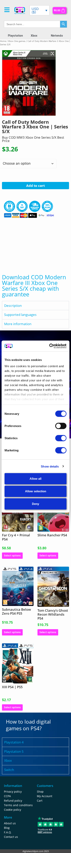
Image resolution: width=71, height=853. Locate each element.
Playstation (15, 35)
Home (3, 41)
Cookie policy (12, 810)
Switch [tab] (9, 769)
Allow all (35, 478)
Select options (12, 555)
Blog (7, 828)
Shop (40, 791)
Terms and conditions (18, 805)
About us (10, 823)
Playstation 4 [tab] (14, 742)
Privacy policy (13, 791)
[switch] (60, 426)
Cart (39, 800)
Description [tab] (13, 305)
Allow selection (35, 491)
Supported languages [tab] (20, 314)
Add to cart (35, 185)
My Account (44, 796)
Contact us (11, 837)
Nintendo (57, 35)
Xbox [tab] (8, 760)
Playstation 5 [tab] (14, 751)
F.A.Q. (7, 832)
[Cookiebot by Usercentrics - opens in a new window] (50, 346)
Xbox (34, 35)
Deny (35, 503)
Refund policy (13, 800)
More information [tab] (17, 324)
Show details (50, 466)
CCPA (7, 796)
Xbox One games (16, 41)
